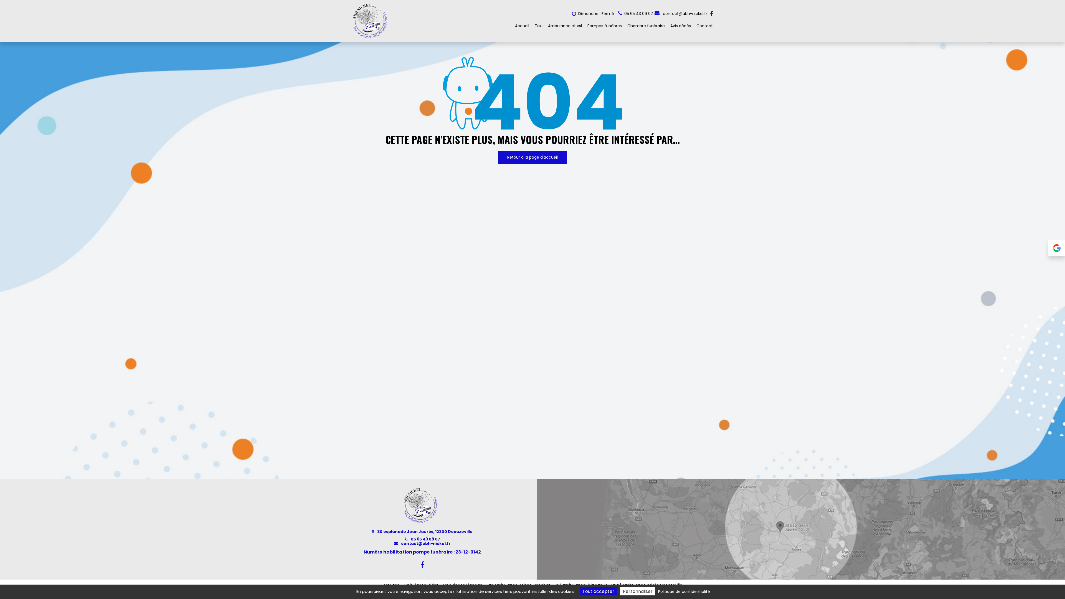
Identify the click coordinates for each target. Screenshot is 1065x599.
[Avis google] (1056, 248)
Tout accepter (598, 591)
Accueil (522, 26)
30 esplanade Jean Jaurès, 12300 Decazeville (424, 531)
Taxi (538, 26)
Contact (704, 26)
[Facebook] (711, 14)
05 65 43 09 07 (425, 539)
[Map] (801, 529)
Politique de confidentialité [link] (684, 591)
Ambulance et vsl (565, 26)
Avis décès (680, 26)
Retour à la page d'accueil (532, 157)
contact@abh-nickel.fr (684, 13)
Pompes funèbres (604, 26)
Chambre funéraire (646, 26)
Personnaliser (638, 591)
